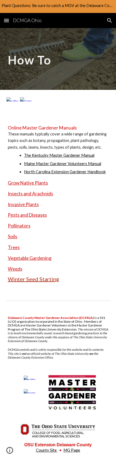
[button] (6, 20)
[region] (58, 6)
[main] (58, 59)
